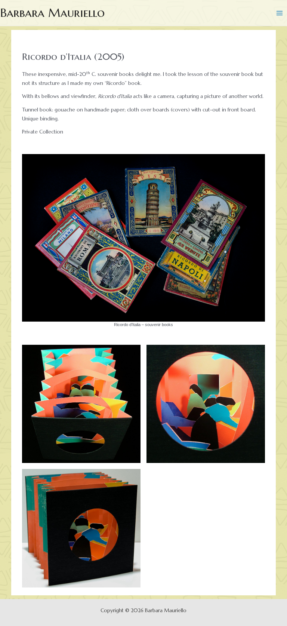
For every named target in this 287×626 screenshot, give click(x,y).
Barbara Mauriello (52, 12)
